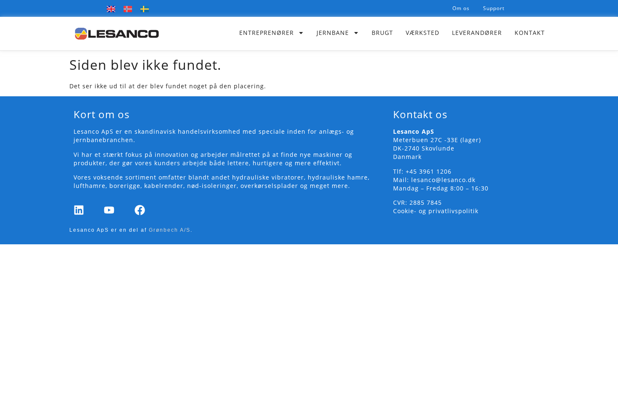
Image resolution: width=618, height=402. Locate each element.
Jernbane (333, 33)
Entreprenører (266, 33)
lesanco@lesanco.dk (443, 180)
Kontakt (530, 33)
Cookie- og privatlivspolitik (435, 211)
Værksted (422, 33)
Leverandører (477, 33)
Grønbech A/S (169, 230)
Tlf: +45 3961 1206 (422, 171)
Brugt (382, 33)
